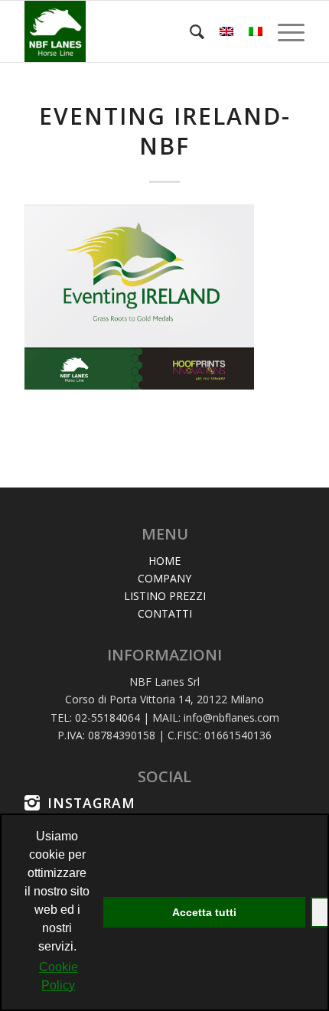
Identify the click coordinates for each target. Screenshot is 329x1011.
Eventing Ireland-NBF (165, 130)
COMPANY (164, 578)
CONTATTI (165, 613)
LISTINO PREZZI (165, 596)
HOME (164, 560)
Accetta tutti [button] (204, 912)
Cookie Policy (58, 976)
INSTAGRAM (91, 803)
